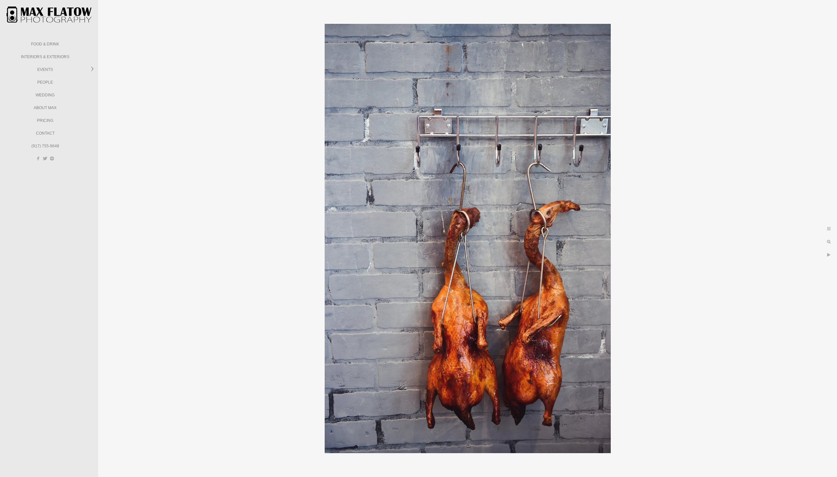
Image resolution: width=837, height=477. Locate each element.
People (45, 82)
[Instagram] (52, 158)
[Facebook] (38, 158)
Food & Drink (45, 44)
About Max (45, 108)
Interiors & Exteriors (45, 57)
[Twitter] (45, 158)
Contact (45, 133)
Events (45, 69)
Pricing (45, 120)
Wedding (45, 95)
